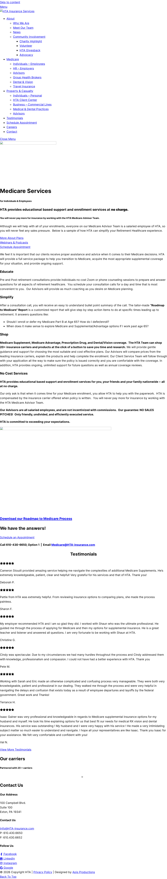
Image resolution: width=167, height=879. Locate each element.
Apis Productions (83, 872)
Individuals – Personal (27, 95)
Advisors (19, 72)
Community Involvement (29, 36)
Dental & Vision (23, 82)
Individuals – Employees (29, 64)
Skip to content (10, 2)
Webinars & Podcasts (14, 242)
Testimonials (15, 118)
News (17, 32)
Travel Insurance (24, 86)
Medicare (13, 59)
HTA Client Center (25, 100)
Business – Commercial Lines (32, 104)
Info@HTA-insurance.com (17, 828)
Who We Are (21, 23)
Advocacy (26, 55)
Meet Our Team (23, 27)
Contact (12, 131)
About (11, 18)
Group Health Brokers (27, 77)
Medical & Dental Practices (31, 109)
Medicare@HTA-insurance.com (73, 544)
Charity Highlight (31, 41)
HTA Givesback (30, 50)
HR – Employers (23, 68)
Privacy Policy (42, 872)
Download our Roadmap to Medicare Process (36, 519)
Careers (12, 127)
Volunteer (26, 45)
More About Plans (11, 238)
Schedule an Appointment (17, 537)
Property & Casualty (20, 91)
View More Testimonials (15, 749)
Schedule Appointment (22, 122)
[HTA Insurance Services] (17, 11)
